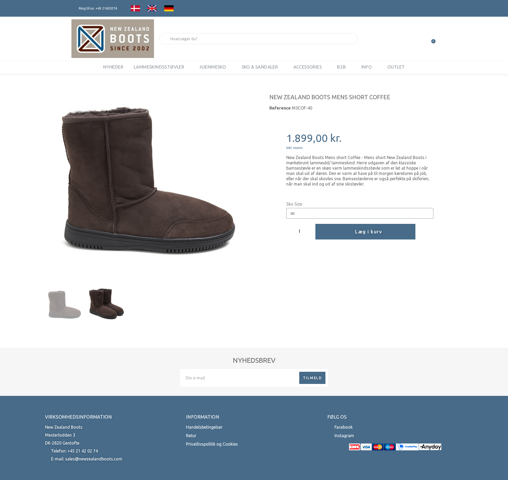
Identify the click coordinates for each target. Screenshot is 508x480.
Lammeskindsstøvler (159, 66)
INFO (366, 66)
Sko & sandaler (260, 66)
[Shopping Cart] (431, 38)
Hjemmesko (213, 66)
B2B (341, 66)
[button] (51, 179)
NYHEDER (113, 66)
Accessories (307, 66)
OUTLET (396, 66)
